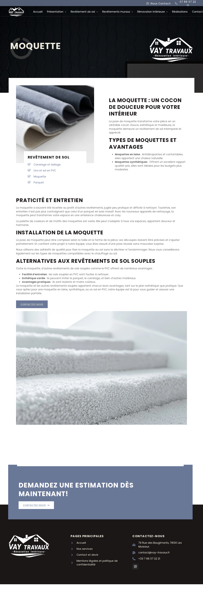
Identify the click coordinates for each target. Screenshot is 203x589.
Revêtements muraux (116, 11)
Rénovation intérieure (151, 11)
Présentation (55, 11)
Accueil (38, 11)
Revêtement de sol (83, 11)
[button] (56, 11)
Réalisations (180, 11)
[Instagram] (135, 566)
